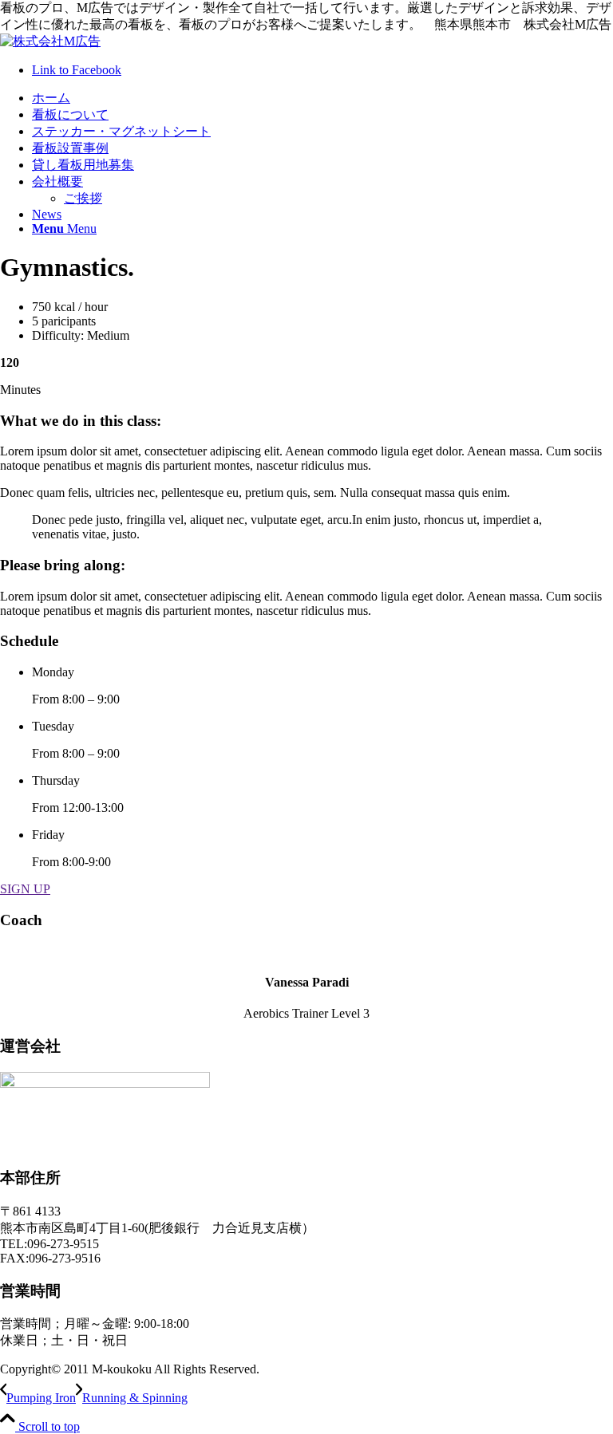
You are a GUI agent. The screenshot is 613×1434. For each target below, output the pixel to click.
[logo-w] (50, 41)
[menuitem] (322, 98)
